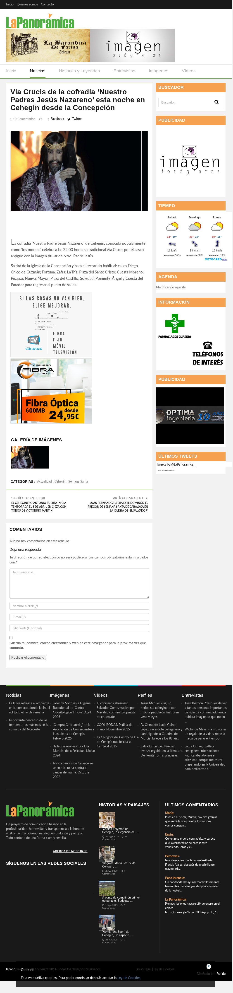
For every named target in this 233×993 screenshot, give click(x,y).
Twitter (77, 119)
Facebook (57, 119)
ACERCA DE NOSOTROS (70, 851)
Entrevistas (124, 70)
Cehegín (60, 481)
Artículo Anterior (38, 504)
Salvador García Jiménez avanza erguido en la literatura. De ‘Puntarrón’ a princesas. (162, 751)
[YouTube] (212, 4)
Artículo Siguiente (118, 504)
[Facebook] (194, 4)
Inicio (10, 4)
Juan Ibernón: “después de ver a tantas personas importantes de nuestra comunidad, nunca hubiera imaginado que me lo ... (206, 712)
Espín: (169, 834)
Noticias (37, 70)
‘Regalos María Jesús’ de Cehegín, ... (119, 864)
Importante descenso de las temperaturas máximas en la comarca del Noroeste (28, 725)
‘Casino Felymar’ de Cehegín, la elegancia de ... (120, 830)
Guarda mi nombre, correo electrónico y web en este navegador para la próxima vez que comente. (78, 645)
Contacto (47, 4)
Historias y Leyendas (79, 70)
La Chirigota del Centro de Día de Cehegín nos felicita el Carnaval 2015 (118, 742)
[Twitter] (203, 4)
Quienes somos (27, 4)
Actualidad (44, 481)
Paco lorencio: (175, 878)
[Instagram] (221, 4)
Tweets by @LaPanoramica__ (176, 464)
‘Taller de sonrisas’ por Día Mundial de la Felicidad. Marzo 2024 (74, 751)
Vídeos (189, 70)
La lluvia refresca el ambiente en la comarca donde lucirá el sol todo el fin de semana (29, 708)
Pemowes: (172, 856)
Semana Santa (78, 481)
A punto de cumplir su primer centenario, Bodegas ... (121, 899)
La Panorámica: (176, 899)
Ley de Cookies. (129, 978)
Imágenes (158, 70)
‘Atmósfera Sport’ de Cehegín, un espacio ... (117, 933)
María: (169, 813)
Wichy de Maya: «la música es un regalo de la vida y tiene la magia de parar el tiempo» (205, 734)
